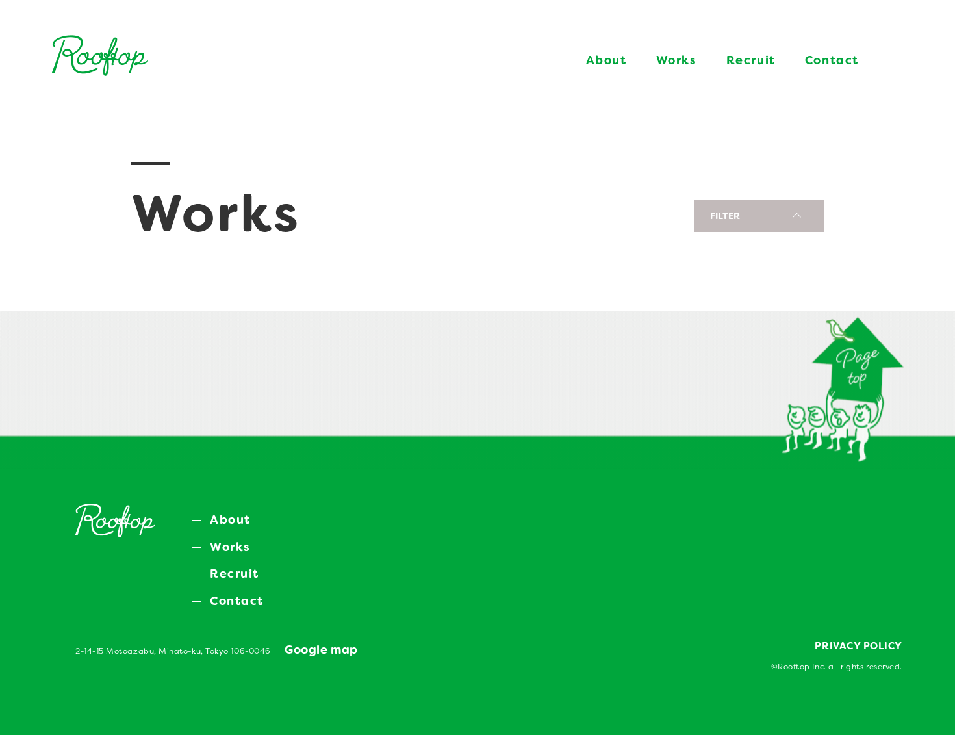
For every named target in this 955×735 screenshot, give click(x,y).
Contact (832, 60)
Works (676, 60)
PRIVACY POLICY (858, 645)
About (606, 60)
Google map (321, 650)
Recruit (751, 60)
